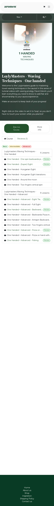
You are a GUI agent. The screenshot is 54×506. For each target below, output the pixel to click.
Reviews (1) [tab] (22, 138)
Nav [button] (18, 17)
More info (39, 128)
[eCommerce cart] (44, 6)
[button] (44, 17)
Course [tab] (9, 138)
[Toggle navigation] (49, 6)
